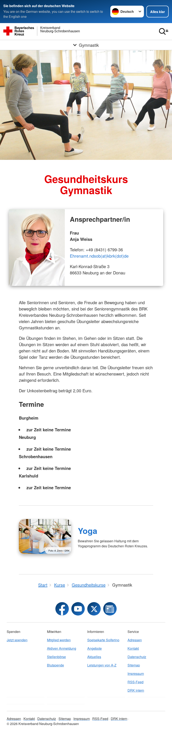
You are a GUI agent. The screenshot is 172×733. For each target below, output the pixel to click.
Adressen (135, 640)
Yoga (87, 530)
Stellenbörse (56, 656)
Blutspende (55, 665)
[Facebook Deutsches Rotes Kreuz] (62, 609)
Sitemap (134, 665)
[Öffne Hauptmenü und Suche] (164, 31)
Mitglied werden (59, 640)
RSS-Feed (135, 682)
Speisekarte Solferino (103, 640)
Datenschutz (137, 656)
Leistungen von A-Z (101, 665)
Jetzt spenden (17, 640)
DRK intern (136, 690)
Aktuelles (94, 656)
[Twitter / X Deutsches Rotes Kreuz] (94, 609)
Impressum (136, 673)
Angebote (94, 648)
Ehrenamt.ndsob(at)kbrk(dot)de (99, 256)
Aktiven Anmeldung (61, 648)
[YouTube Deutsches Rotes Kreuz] (78, 609)
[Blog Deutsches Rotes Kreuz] (110, 609)
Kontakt (133, 648)
